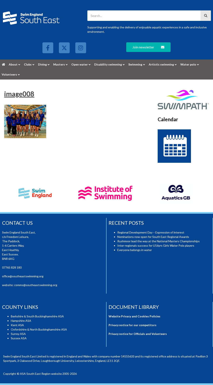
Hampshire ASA (21, 320)
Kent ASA (17, 325)
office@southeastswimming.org (22, 276)
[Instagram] (80, 47)
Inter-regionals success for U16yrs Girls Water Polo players (155, 245)
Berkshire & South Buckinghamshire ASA (37, 316)
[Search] (206, 15)
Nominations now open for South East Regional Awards (153, 237)
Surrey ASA (18, 334)
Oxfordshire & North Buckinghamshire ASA (39, 329)
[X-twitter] (64, 47)
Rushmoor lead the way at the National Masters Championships (158, 241)
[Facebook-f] (47, 47)
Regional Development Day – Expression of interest (150, 232)
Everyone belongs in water (134, 250)
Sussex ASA (19, 338)
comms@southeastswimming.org (35, 285)
